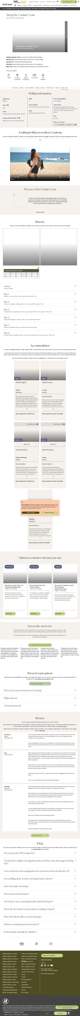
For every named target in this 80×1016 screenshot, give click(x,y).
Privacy (23, 974)
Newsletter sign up (51, 2)
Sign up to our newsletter (49, 955)
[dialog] (6, 105)
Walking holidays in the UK (9, 985)
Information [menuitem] (73, 5)
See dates (60, 1013)
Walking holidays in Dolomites (10, 959)
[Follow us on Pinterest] (45, 965)
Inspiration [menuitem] (66, 5)
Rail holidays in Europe (27, 961)
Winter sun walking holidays (10, 992)
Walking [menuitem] (19, 5)
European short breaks (27, 972)
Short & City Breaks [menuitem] (56, 5)
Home (4, 8)
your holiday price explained (42, 679)
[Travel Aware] (50, 944)
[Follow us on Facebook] (42, 965)
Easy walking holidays (8, 987)
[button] (66, 36)
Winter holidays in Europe (28, 966)
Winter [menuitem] (30, 5)
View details (9, 613)
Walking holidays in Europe (14, 8)
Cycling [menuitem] (25, 5)
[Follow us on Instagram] (48, 965)
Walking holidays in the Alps (10, 953)
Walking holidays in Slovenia (10, 977)
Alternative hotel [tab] (31, 424)
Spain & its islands (27, 8)
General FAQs (36, 849)
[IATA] (21, 944)
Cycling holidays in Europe (28, 969)
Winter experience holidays (28, 964)
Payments (24, 982)
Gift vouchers (25, 992)
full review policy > (62, 726)
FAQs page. (42, 730)
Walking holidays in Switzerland (11, 982)
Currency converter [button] (36, 684)
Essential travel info (26, 987)
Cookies (23, 977)
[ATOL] (36, 944)
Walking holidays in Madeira (10, 969)
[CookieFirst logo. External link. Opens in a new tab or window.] (22, 502)
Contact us (42, 2)
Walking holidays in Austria (9, 956)
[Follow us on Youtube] (52, 965)
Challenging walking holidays (10, 990)
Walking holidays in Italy (9, 966)
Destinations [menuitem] (46, 5)
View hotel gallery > (47, 396)
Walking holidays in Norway (10, 972)
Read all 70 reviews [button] (37, 835)
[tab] (38, 268)
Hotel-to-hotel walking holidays (29, 953)
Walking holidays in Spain (9, 979)
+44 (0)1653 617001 (67, 2)
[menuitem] (15, 87)
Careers (23, 990)
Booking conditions (26, 979)
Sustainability (24, 985)
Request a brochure (34, 2)
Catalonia (36, 8)
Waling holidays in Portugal (9, 974)
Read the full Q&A (40, 212)
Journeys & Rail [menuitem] (37, 5)
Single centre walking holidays (29, 956)
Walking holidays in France (9, 964)
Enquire (47, 1013)
